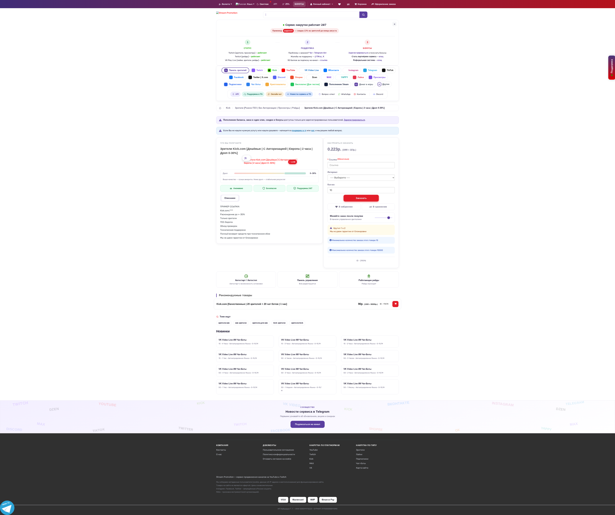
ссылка (323, 60)
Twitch (259, 70)
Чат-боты (361, 463)
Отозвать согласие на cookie (277, 459)
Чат (311, 53)
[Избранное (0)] (339, 4)
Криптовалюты (278, 84)
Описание (229, 198)
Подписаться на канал (307, 424)
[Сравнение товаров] (348, 4)
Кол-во (331, 184)
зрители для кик (260, 323)
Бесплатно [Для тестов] (307, 84)
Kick (274, 70)
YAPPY (344, 77)
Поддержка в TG (254, 94)
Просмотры (379, 77)
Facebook (239, 77)
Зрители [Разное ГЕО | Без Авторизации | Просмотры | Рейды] (267, 108)
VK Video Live (312, 70)
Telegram (372, 70)
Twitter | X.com (260, 77)
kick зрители (279, 323)
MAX (329, 77)
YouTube (290, 70)
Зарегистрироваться (358, 53)
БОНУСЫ (299, 4)
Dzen (314, 77)
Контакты (361, 94)
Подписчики (235, 84)
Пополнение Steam (339, 84)
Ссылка (339, 159)
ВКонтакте (333, 70)
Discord (281, 77)
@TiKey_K (319, 56)
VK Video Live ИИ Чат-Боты (232, 340)
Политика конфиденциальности (279, 454)
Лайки (361, 77)
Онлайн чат (276, 94)
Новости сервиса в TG (300, 94)
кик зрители (240, 323)
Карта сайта (362, 468)
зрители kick (297, 323)
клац (381, 56)
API (275, 4)
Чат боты (256, 84)
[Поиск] (363, 15)
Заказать (361, 198)
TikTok (390, 70)
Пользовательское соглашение (278, 450)
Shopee (299, 77)
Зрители (360, 450)
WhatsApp (345, 94)
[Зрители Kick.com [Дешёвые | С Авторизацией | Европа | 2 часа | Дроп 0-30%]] (271, 161)
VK (310, 468)
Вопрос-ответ (328, 94)
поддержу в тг (299, 130)
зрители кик (224, 323)
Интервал (332, 172)
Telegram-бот (320, 53)
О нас (219, 454)
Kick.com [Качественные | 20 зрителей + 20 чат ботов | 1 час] (252, 304)
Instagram (353, 70)
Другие (383, 84)
